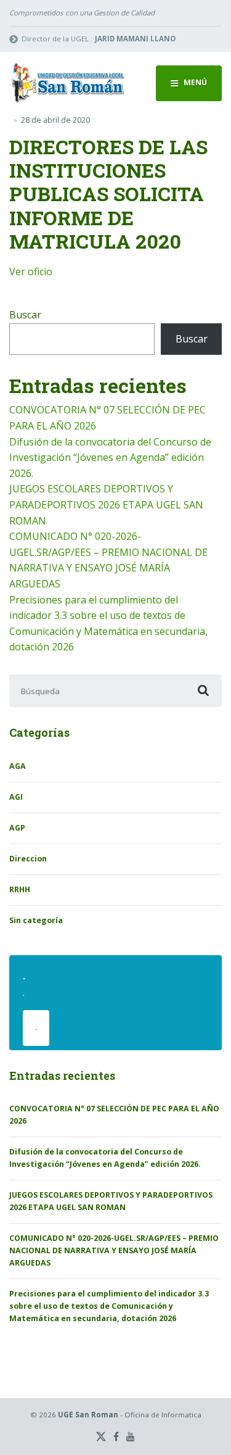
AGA (17, 766)
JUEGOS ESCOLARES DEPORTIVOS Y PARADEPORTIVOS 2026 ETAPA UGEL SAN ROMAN (106, 504)
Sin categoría (36, 920)
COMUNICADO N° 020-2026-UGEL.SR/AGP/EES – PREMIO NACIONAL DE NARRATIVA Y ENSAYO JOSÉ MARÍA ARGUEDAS (114, 1250)
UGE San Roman (88, 1414)
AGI (16, 797)
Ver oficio (30, 271)
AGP (17, 828)
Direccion (28, 858)
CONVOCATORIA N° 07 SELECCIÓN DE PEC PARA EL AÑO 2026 (114, 1114)
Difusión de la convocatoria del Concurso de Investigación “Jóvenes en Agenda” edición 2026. (110, 457)
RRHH (19, 889)
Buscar (25, 314)
